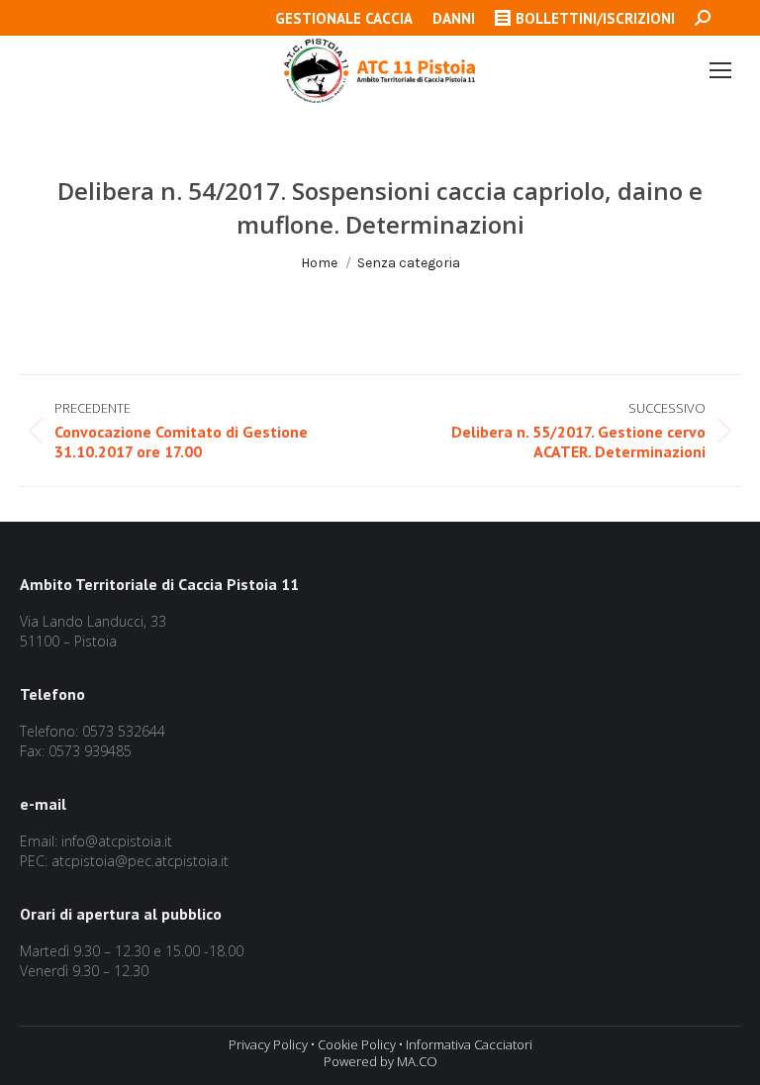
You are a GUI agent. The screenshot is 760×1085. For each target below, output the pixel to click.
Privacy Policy (268, 1044)
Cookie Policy (357, 1044)
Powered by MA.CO (380, 1061)
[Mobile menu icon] (720, 70)
